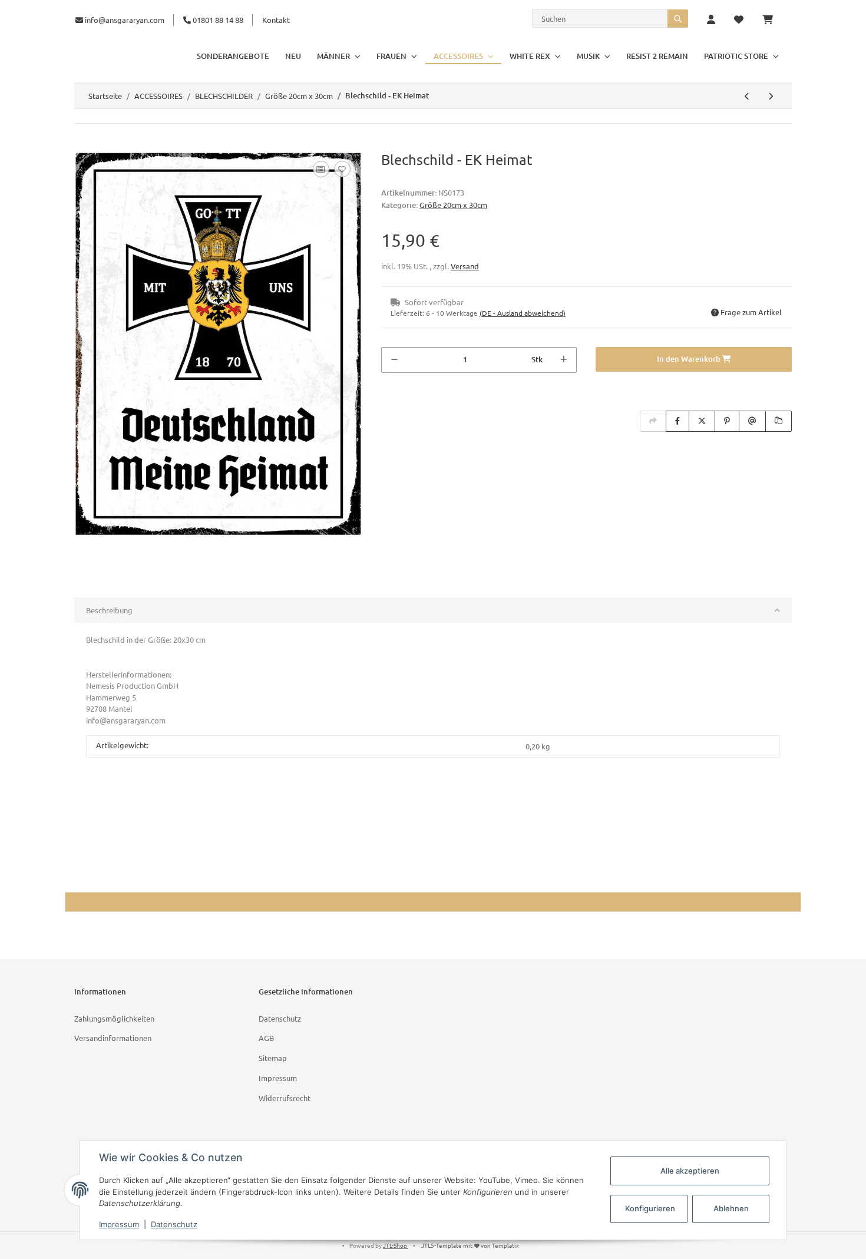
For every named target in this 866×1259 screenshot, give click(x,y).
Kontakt (276, 20)
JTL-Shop (395, 1245)
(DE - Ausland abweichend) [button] (523, 313)
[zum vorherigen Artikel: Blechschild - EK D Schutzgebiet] (747, 96)
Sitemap (273, 1058)
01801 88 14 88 (217, 20)
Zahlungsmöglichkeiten (114, 1018)
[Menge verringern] (394, 360)
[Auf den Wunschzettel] (342, 169)
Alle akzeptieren (689, 1170)
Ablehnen (731, 1208)
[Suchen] (677, 18)
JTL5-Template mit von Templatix (470, 1245)
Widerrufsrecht (284, 1098)
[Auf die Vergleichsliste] (321, 169)
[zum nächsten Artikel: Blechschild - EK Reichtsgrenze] (770, 96)
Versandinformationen (112, 1038)
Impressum (278, 1078)
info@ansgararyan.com (124, 20)
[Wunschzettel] (739, 20)
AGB (266, 1038)
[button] (711, 20)
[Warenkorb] (772, 20)
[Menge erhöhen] (563, 360)
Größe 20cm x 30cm (453, 205)
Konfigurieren (650, 1208)
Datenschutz (280, 1018)
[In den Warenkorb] (83, 144)
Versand (465, 266)
